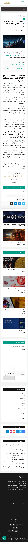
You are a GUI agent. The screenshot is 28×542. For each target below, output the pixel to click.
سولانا (23, 199)
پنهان (19, 62)
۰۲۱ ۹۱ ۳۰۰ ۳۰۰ (14, 519)
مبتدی (22, 413)
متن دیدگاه (22, 349)
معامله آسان (15, 503)
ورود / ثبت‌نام (7, 2)
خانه (23, 15)
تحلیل (22, 406)
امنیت (22, 401)
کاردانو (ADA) (9, 55)
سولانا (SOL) (16, 55)
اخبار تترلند (22, 398)
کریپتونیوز (20, 140)
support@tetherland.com (13, 522)
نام (24, 366)
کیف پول (22, 411)
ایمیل (12, 366)
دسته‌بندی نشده (21, 408)
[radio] (22, 176)
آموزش (22, 393)
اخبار (23, 396)
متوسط (22, 416)
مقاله (23, 418)
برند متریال (24, 503)
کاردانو (18, 199)
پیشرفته (22, 403)
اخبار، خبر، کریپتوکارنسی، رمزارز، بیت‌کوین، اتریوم (16, 196)
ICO (12, 84)
